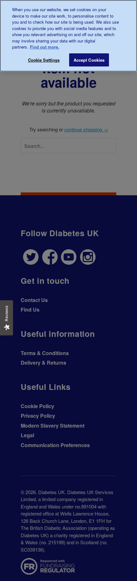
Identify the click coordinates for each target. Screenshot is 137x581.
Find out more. (44, 47)
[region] (68, 36)
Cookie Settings (44, 60)
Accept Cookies (89, 60)
